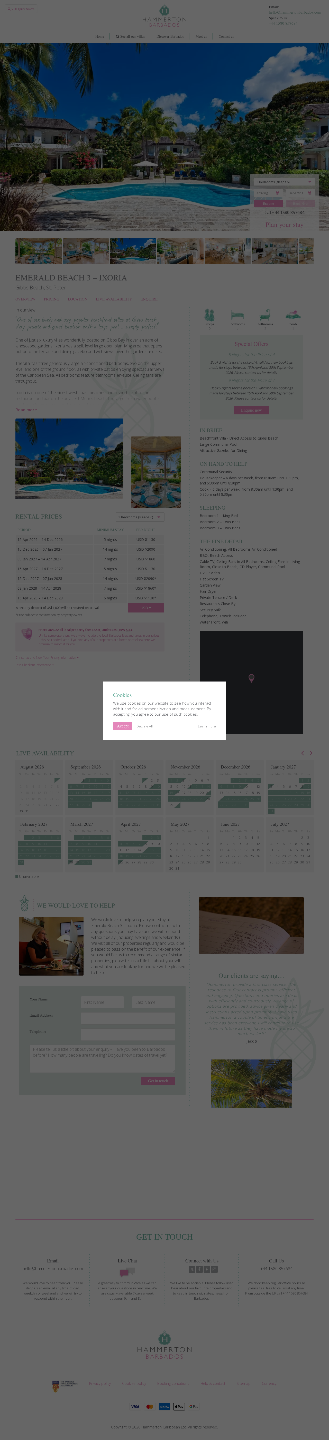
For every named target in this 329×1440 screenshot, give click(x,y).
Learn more (207, 726)
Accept (123, 725)
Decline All (144, 726)
